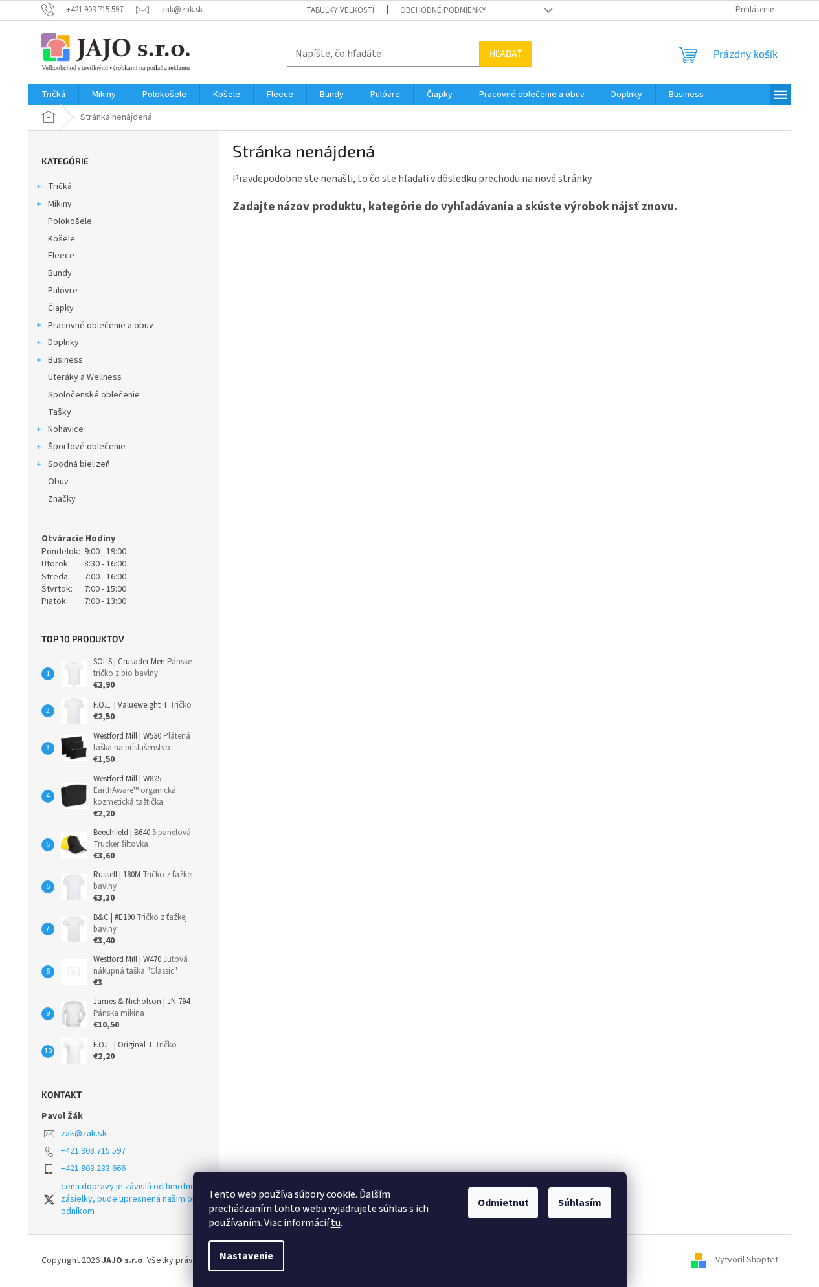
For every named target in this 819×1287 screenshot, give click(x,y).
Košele (61, 238)
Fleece (61, 255)
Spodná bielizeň (79, 464)
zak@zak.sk (84, 1133)
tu (336, 1223)
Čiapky (61, 308)
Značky (62, 499)
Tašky (59, 412)
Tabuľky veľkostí (340, 10)
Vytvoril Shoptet (746, 1260)
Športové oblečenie (87, 446)
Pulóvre (63, 290)
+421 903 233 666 (93, 1168)
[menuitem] (53, 94)
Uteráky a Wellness (85, 377)
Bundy (60, 273)
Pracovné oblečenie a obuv (100, 325)
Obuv (58, 481)
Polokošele (70, 221)
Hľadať (505, 53)
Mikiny (60, 203)
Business (65, 359)
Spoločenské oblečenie (94, 394)
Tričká (60, 186)
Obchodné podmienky (443, 10)
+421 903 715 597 (93, 1151)
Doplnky (63, 342)
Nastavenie (246, 1256)
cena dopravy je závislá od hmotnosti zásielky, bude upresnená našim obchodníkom (134, 1199)
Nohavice (66, 429)
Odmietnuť (503, 1203)
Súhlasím (579, 1203)
